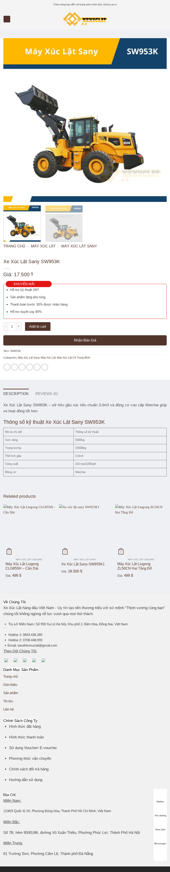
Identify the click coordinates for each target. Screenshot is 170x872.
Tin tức (8, 701)
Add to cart (37, 326)
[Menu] (7, 19)
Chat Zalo (160, 829)
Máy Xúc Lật (43, 246)
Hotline (160, 801)
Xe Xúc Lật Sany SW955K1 (83, 564)
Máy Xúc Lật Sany (79, 246)
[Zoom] (9, 197)
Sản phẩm (10, 693)
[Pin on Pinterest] (37, 367)
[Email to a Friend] (29, 367)
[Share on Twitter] (22, 367)
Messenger (160, 843)
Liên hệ (8, 709)
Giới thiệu (10, 685)
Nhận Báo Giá (85, 340)
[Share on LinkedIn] (44, 367)
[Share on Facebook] (14, 367)
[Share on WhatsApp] (7, 367)
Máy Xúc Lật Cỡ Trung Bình (73, 357)
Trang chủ (14, 246)
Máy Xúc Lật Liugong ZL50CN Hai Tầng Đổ (134, 566)
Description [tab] (16, 394)
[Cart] (164, 19)
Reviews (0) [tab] (46, 394)
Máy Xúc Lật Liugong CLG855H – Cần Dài (22, 566)
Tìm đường (160, 815)
